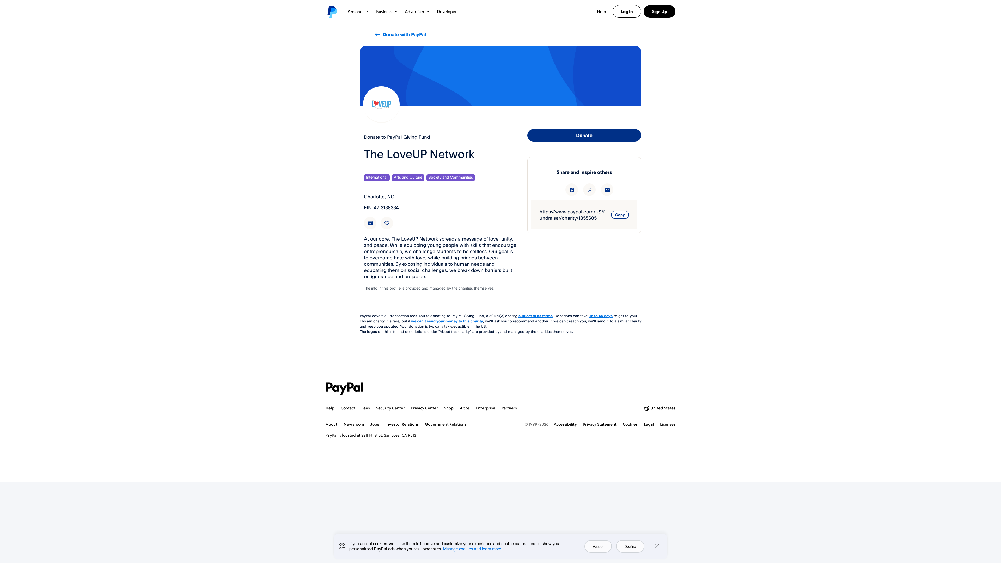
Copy (620, 214)
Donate (584, 135)
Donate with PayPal (404, 34)
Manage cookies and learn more (472, 549)
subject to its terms (535, 316)
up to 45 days (601, 316)
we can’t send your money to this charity (447, 321)
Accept (598, 546)
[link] (373, 226)
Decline (630, 546)
